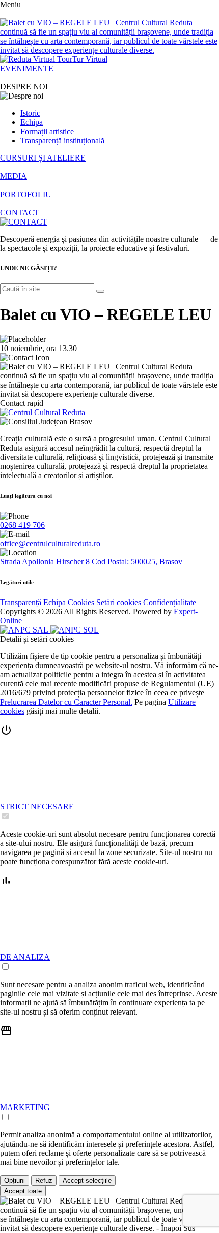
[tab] (109, 772)
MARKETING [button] (25, 1107)
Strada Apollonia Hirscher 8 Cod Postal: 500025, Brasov (91, 561)
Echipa (31, 122)
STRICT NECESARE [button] (37, 806)
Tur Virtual (89, 59)
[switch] (5, 816)
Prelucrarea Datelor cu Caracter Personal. (66, 702)
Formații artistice (47, 131)
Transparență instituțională (62, 140)
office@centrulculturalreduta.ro (50, 543)
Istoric (30, 113)
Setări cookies (118, 602)
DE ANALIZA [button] (25, 957)
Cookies (81, 602)
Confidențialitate (169, 602)
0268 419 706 (22, 525)
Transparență (20, 602)
